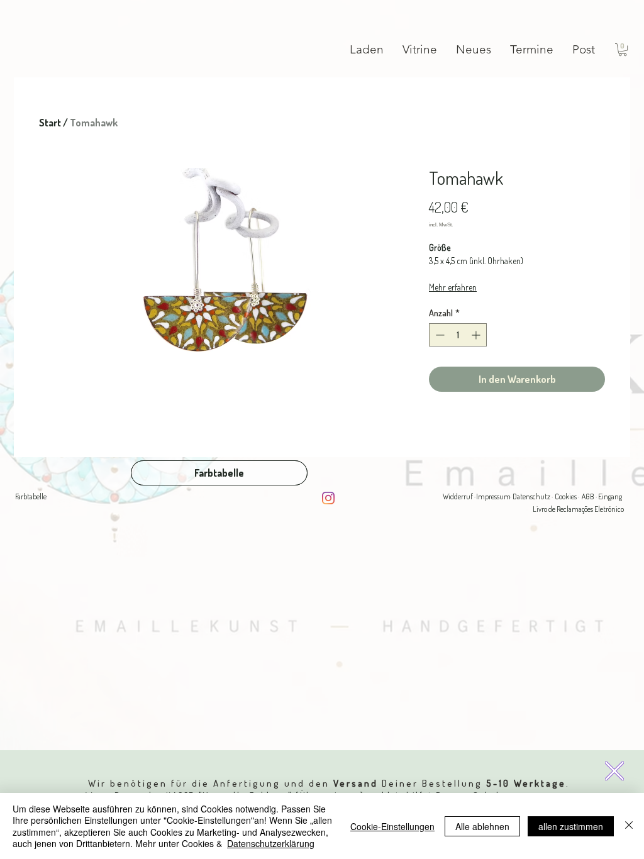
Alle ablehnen (482, 826)
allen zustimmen (570, 826)
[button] (614, 771)
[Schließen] (628, 826)
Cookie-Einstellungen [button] (392, 826)
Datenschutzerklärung (270, 843)
